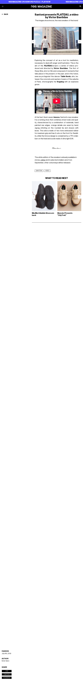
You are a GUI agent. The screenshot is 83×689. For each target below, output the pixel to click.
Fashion (5, 651)
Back (6, 14)
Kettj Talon (5, 661)
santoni (39, 170)
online (43, 160)
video (47, 170)
